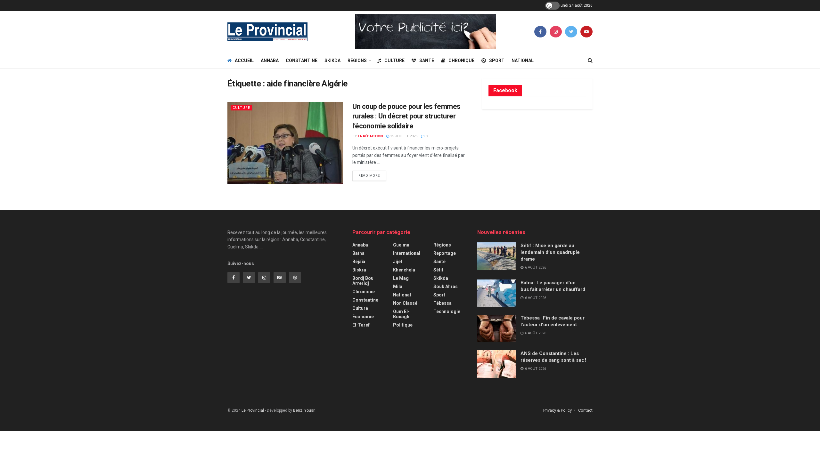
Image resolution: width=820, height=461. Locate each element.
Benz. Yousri (304, 410)
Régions (357, 60)
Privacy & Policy (557, 410)
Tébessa (442, 303)
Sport (496, 60)
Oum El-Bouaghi (402, 314)
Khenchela (404, 269)
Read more (369, 176)
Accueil (244, 60)
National (523, 60)
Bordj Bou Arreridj (362, 281)
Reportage (444, 253)
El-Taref (361, 325)
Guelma (401, 244)
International (406, 253)
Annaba (270, 60)
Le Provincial (253, 410)
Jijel (397, 261)
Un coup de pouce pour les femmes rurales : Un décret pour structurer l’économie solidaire (406, 116)
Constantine (301, 60)
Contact (585, 410)
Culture (394, 60)
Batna (358, 253)
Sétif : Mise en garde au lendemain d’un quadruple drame (550, 252)
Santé (426, 60)
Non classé (405, 303)
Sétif (438, 269)
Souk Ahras (445, 286)
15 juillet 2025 (403, 136)
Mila (397, 286)
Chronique (461, 60)
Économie (363, 316)
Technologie (446, 311)
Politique (403, 325)
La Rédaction (370, 136)
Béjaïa (358, 261)
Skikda (332, 60)
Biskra (359, 269)
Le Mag (401, 278)
